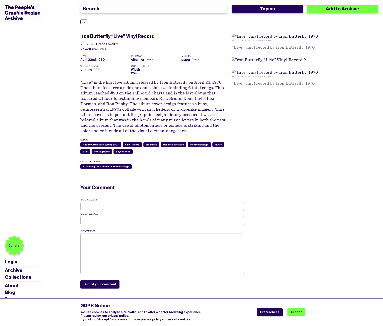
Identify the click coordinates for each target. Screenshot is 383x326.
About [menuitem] (12, 286)
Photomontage (199, 144)
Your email (89, 214)
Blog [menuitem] (10, 292)
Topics (267, 9)
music (218, 144)
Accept (296, 312)
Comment (87, 231)
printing (86, 70)
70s (85, 151)
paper (185, 60)
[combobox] (153, 9)
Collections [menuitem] (18, 277)
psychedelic (123, 151)
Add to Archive (342, 9)
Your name (89, 199)
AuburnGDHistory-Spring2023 (101, 144)
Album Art (138, 60)
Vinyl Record (132, 144)
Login (11, 262)
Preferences (269, 312)
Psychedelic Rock (173, 144)
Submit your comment (100, 284)
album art (151, 144)
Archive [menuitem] (14, 270)
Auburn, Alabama (258, 40)
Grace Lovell (105, 44)
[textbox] (162, 254)
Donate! (14, 245)
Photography (102, 151)
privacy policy (118, 316)
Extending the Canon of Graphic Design (106, 166)
